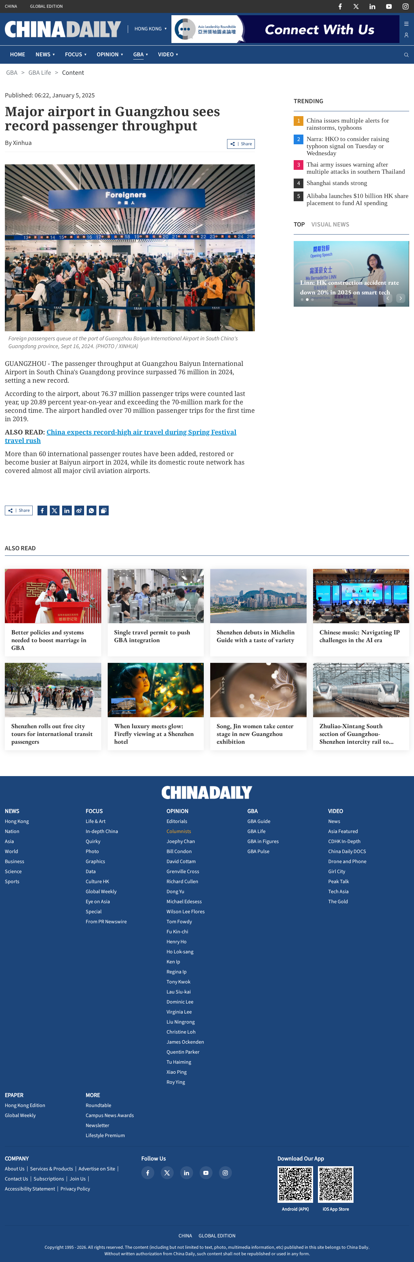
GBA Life (39, 72)
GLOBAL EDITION (46, 6)
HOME (17, 54)
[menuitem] (148, 29)
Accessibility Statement (30, 1188)
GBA (11, 72)
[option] (351, 274)
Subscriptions (49, 1178)
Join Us (78, 1178)
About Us (15, 1168)
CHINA (11, 6)
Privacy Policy (75, 1188)
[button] (302, 299)
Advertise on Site (97, 1168)
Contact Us (16, 1178)
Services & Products (51, 1168)
